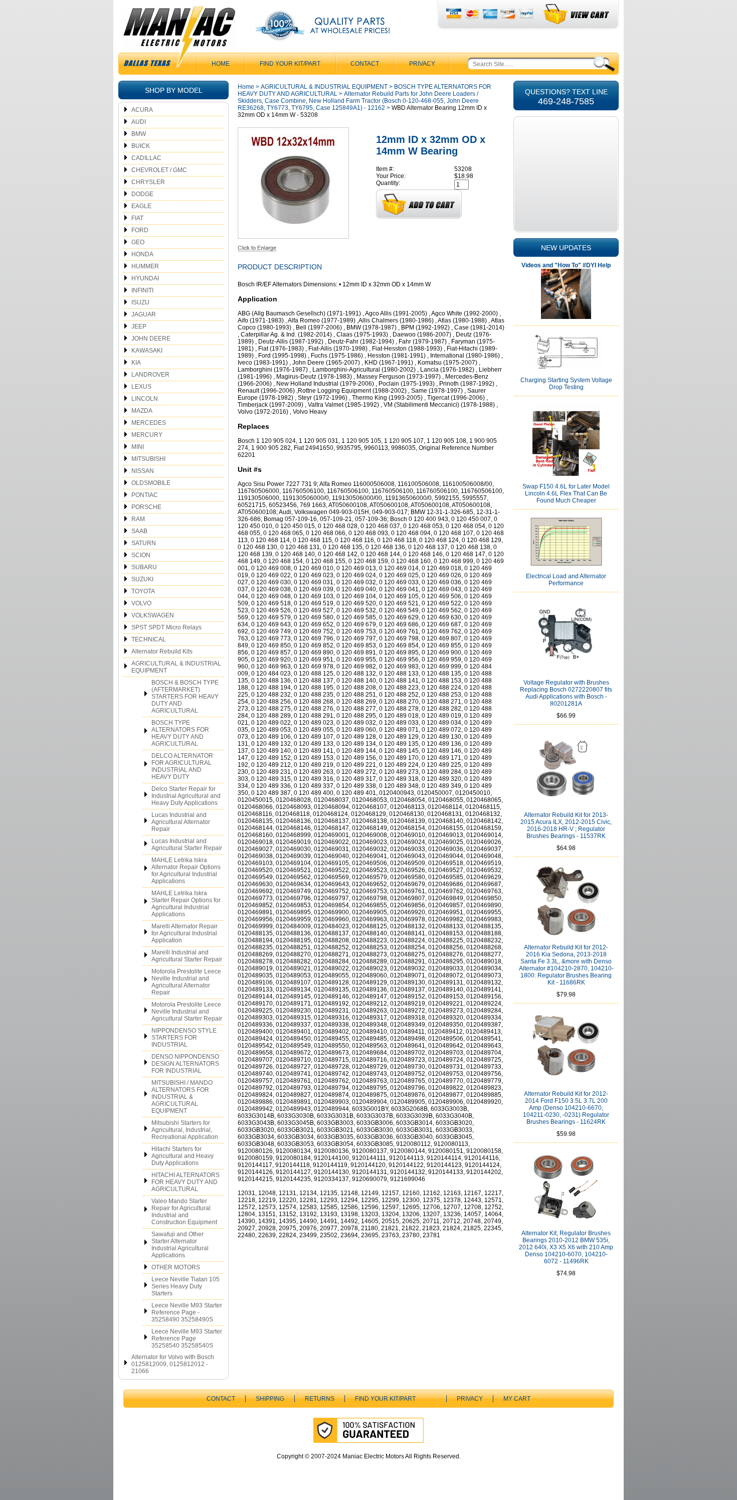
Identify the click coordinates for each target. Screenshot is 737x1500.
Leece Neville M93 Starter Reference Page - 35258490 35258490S (186, 1312)
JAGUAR (143, 314)
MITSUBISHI (148, 458)
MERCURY (146, 434)
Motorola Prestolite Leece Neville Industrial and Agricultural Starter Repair (186, 1011)
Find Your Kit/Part (290, 63)
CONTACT (364, 63)
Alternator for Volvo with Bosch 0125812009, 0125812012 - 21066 (172, 1364)
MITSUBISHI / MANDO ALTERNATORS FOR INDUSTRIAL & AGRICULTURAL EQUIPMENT (182, 1096)
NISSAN (142, 470)
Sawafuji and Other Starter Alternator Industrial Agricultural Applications (180, 1245)
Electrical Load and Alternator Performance (566, 580)
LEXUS (141, 386)
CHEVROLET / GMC (159, 170)
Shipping (270, 1398)
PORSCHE (146, 507)
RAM (138, 519)
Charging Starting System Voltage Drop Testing (566, 384)
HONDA (142, 254)
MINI (137, 446)
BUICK (140, 145)
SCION (140, 555)
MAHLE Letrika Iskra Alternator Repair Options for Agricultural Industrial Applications (186, 871)
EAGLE (141, 206)
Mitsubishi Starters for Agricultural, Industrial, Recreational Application (184, 1129)
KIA (136, 362)
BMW (138, 133)
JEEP (138, 326)
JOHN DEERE (150, 338)
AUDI (138, 121)
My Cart (516, 1398)
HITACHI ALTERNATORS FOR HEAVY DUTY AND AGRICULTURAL (185, 1182)
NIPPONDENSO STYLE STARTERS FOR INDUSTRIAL (184, 1037)
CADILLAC (146, 157)
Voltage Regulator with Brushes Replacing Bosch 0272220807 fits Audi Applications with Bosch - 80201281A (566, 693)
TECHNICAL (148, 639)
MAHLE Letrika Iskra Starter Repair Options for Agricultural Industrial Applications (186, 904)
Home (246, 86)
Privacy (422, 63)
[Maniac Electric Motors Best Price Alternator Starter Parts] (179, 39)
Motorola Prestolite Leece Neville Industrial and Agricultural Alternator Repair (186, 982)
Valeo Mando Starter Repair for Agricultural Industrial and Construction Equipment (184, 1212)
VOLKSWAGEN (152, 615)
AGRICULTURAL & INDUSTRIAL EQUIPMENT (176, 667)
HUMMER (145, 266)
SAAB (139, 531)
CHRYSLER (148, 182)
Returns (319, 1398)
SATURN (143, 543)
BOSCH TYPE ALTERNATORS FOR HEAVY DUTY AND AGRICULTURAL (180, 733)
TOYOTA (143, 591)
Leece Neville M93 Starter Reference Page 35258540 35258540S (186, 1338)
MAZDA (141, 410)
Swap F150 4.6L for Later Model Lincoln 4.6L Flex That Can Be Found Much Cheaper (566, 493)
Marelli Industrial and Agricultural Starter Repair (186, 956)
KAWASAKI (146, 350)
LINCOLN (144, 398)
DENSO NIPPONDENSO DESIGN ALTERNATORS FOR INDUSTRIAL (185, 1063)
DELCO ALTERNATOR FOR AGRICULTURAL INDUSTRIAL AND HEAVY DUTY (182, 766)
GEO (137, 242)
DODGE (142, 194)
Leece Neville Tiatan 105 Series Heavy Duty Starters (185, 1286)
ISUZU (140, 302)
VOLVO (141, 603)
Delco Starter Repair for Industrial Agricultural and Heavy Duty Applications (186, 795)
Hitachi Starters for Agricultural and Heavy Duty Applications (182, 1155)
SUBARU (144, 567)
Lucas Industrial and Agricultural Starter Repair (186, 845)
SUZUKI (142, 579)
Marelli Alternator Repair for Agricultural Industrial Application (184, 933)
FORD (139, 230)
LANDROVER (150, 374)
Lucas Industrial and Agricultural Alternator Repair (180, 821)
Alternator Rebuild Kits (162, 651)
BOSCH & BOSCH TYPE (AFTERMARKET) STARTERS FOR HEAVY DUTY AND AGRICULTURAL (185, 696)
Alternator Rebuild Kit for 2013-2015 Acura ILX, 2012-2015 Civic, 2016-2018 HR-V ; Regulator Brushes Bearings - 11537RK (566, 825)
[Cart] (576, 14)
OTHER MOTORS (175, 1267)
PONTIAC (144, 494)
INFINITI (142, 290)
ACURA (142, 109)
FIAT (137, 218)
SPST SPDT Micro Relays (166, 627)
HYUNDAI (145, 278)
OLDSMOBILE (150, 482)
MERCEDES (148, 422)
